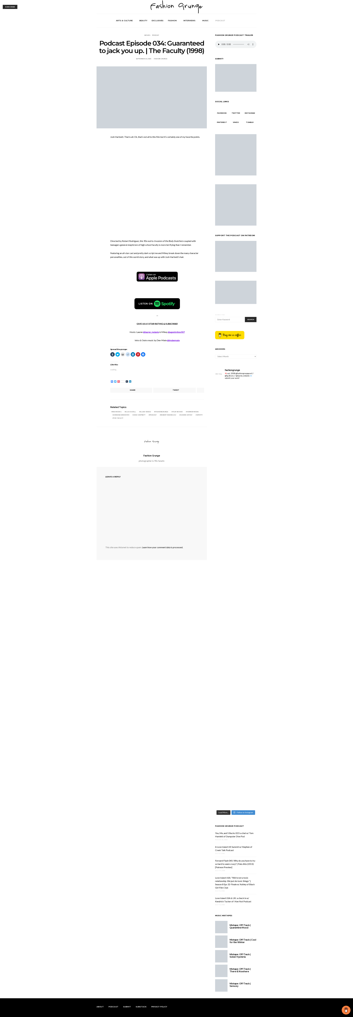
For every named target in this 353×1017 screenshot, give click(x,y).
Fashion (172, 20)
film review (178, 412)
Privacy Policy (159, 1007)
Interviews (189, 20)
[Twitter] (248, 21)
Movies (147, 35)
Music (205, 20)
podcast (153, 415)
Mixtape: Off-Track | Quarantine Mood (240, 926)
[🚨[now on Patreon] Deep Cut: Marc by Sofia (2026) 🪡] (246, 593)
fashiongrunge (161, 412)
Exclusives (158, 20)
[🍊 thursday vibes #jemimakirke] (246, 400)
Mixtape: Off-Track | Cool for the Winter (243, 941)
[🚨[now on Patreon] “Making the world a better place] (225, 735)
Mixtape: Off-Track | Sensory (240, 984)
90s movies (116, 412)
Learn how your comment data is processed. (162, 547)
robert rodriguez (168, 415)
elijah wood (145, 412)
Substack (141, 1007)
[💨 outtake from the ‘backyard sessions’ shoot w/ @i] (246, 516)
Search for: (220, 315)
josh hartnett (139, 415)
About (100, 1007)
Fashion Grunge (161, 59)
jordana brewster (121, 415)
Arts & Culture (124, 20)
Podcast (220, 20)
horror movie (193, 412)
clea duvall (131, 412)
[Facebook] (245, 21)
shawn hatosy (186, 415)
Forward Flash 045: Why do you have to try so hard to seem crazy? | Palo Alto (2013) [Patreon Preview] (235, 864)
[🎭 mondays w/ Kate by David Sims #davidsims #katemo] (225, 389)
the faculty (118, 418)
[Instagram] (251, 21)
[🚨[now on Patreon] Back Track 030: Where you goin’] (225, 593)
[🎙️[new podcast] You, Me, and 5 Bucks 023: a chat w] (225, 451)
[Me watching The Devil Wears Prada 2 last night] (225, 513)
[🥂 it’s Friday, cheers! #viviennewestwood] (246, 388)
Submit (127, 1007)
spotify (200, 415)
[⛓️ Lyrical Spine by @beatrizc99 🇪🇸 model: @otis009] (246, 683)
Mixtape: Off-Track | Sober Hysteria (240, 955)
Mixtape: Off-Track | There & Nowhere (240, 970)
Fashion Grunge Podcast (229, 826)
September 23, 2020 (143, 59)
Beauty (143, 20)
